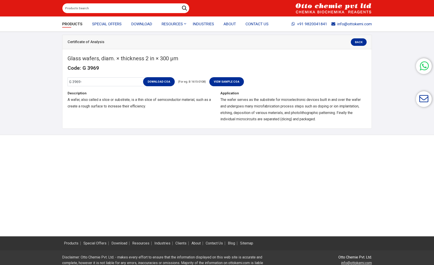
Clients (180, 243)
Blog (231, 243)
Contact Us (257, 24)
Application (229, 93)
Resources (140, 243)
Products (72, 24)
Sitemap (246, 243)
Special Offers (107, 24)
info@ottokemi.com (354, 24)
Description (77, 93)
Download (141, 24)
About (230, 24)
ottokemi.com (239, 263)
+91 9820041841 (312, 24)
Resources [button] (172, 24)
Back (359, 42)
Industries (203, 24)
